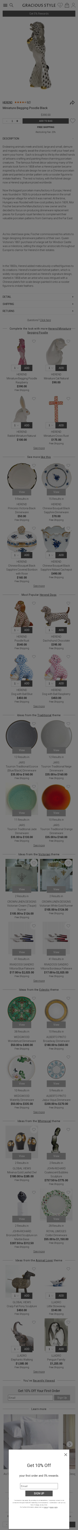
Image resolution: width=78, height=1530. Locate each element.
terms (46, 1507)
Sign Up (39, 1493)
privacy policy (54, 1507)
